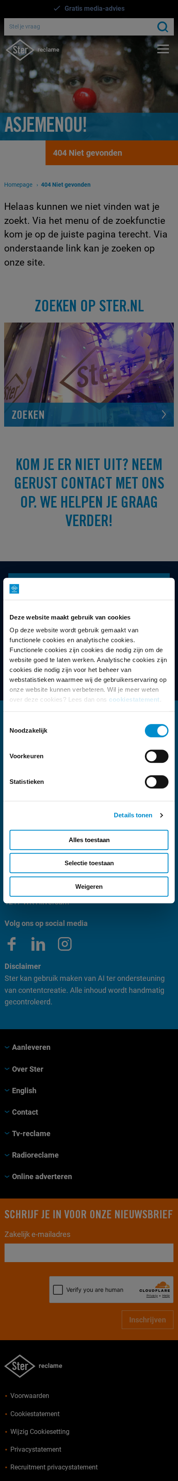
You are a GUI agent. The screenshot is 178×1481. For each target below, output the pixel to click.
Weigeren (89, 886)
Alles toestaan (89, 839)
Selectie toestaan (89, 862)
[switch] (156, 756)
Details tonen (133, 815)
